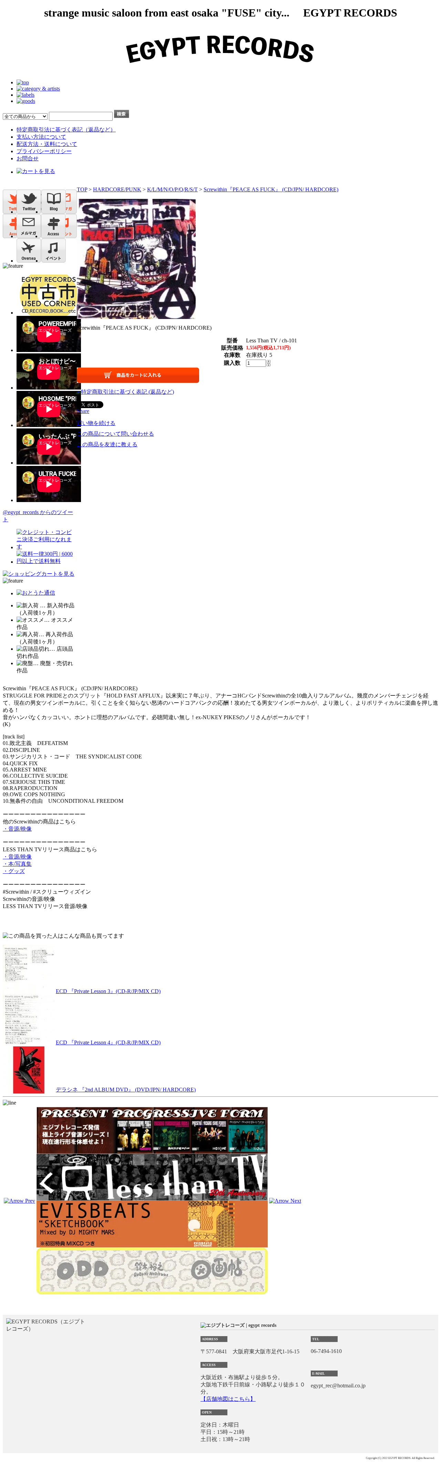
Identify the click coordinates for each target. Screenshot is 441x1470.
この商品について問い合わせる (115, 434)
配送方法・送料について (47, 144)
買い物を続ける (96, 423)
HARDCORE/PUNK (117, 189)
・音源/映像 (17, 829)
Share (83, 411)
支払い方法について (41, 137)
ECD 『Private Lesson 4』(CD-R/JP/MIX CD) (108, 1042)
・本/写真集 (17, 864)
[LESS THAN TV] (152, 1197)
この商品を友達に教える (107, 444)
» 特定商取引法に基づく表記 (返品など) (125, 392)
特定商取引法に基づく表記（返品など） (66, 129)
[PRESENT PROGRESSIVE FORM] (152, 1150)
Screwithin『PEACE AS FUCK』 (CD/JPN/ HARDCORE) (271, 189)
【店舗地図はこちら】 (228, 1399)
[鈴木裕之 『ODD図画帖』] (152, 1291)
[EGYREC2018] (220, 71)
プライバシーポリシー (44, 151)
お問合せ (28, 158)
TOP (82, 189)
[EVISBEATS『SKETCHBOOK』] (152, 1244)
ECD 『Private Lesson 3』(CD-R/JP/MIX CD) (108, 991)
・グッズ (14, 871)
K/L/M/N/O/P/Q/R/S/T (172, 189)
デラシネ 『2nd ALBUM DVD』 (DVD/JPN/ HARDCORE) (126, 1090)
